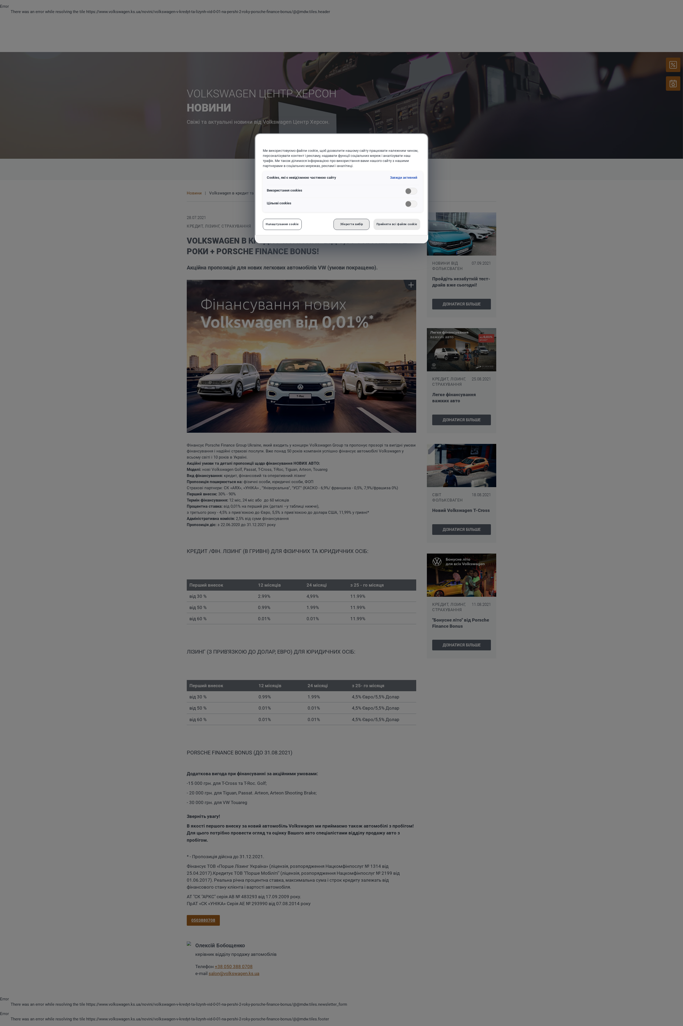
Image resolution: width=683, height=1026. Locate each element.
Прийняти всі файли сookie (396, 224)
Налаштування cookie (282, 224)
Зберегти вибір (351, 224)
